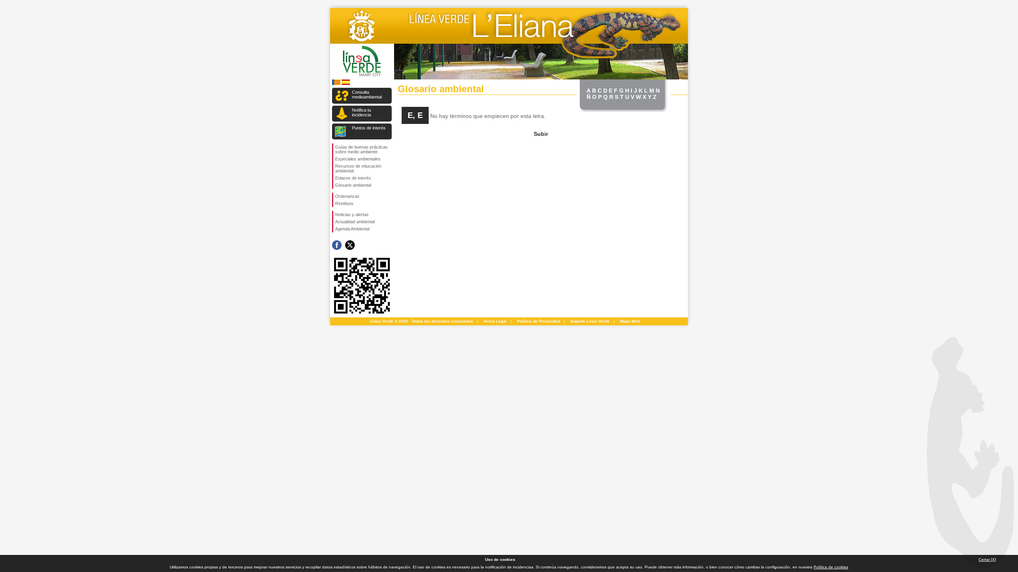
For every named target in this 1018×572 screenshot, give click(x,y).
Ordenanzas (347, 196)
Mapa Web (630, 321)
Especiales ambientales (358, 159)
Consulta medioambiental (367, 94)
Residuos (344, 203)
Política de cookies (831, 567)
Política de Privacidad (538, 321)
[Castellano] (346, 83)
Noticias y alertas (352, 214)
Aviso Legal (495, 321)
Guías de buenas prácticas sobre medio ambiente (361, 149)
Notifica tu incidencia (361, 112)
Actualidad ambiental (355, 221)
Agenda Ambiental (352, 228)
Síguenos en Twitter (350, 245)
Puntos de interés (369, 128)
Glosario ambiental (353, 185)
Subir (541, 134)
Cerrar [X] (987, 559)
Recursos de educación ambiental (358, 168)
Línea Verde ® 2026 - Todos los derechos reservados (421, 321)
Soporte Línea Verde (590, 321)
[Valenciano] (336, 83)
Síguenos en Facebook (337, 245)
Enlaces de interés (353, 178)
